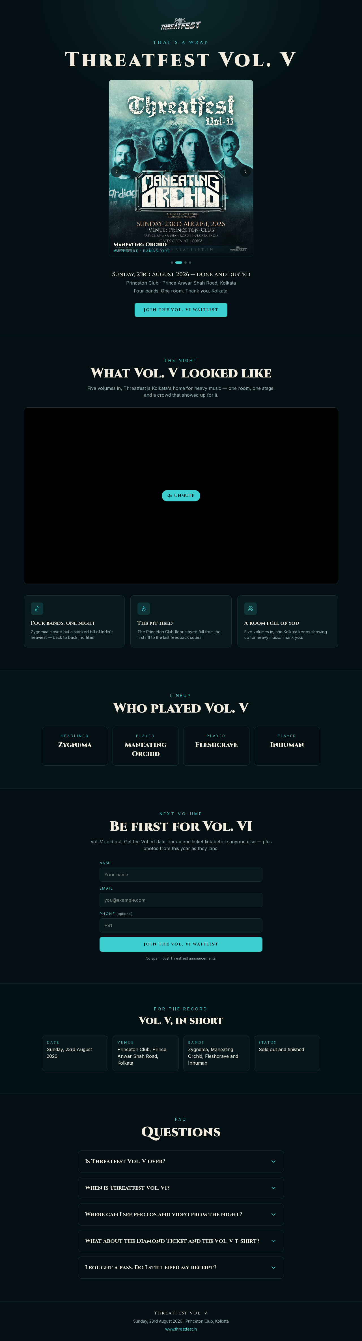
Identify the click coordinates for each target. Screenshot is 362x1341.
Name (106, 863)
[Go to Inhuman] (185, 262)
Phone (116, 914)
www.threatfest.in (181, 1329)
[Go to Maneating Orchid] (178, 262)
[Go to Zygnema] (172, 262)
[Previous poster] (116, 171)
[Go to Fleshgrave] (190, 262)
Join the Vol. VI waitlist (181, 310)
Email (106, 888)
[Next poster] (245, 171)
